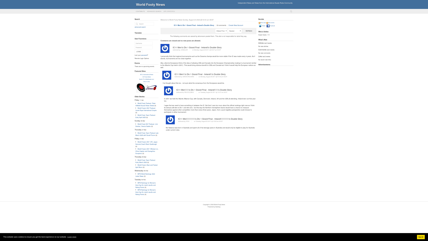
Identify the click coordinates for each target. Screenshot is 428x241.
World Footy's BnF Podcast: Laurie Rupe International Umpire (145, 109)
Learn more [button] (71, 237)
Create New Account (236, 25)
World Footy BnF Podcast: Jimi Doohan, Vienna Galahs (146, 125)
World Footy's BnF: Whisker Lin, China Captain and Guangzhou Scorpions (146, 151)
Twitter (263, 26)
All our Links (146, 81)
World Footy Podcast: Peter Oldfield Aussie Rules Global (145, 104)
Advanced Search (154, 11)
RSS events (271, 22)
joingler (184, 50)
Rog (187, 121)
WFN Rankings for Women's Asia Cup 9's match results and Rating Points (145, 185)
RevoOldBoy (189, 92)
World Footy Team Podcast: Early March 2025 (145, 161)
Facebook (272, 26)
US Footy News (146, 77)
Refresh (249, 31)
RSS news (263, 22)
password (144, 55)
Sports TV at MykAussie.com (146, 79)
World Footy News (150, 4)
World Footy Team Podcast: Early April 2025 (145, 116)
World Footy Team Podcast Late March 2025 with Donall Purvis (146, 134)
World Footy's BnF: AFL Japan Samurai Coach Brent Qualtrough (146, 143)
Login (138, 51)
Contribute (140, 11)
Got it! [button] (421, 237)
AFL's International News (146, 74)
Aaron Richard (188, 77)
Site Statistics (169, 11)
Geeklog (217, 207)
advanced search (140, 27)
